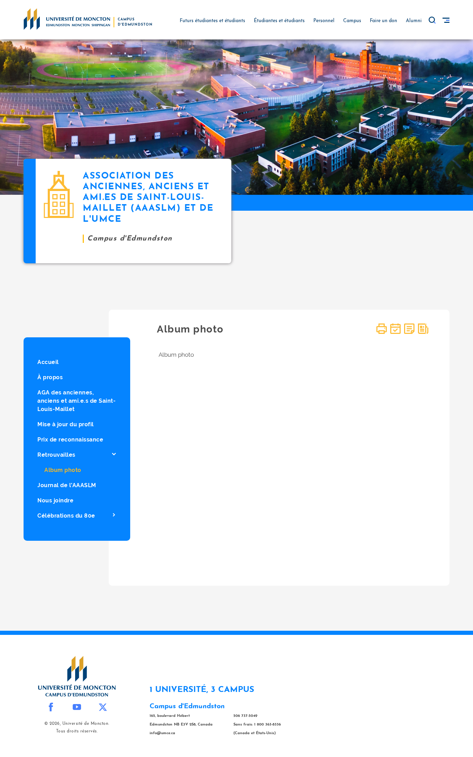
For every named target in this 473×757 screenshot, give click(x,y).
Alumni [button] (414, 21)
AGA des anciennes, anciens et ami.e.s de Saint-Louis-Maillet (76, 400)
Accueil (48, 362)
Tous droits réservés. (77, 731)
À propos (50, 377)
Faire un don (383, 21)
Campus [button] (352, 21)
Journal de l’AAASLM (66, 485)
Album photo (62, 470)
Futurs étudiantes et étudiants (212, 21)
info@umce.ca (162, 733)
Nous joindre (55, 500)
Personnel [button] (323, 21)
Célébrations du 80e (66, 515)
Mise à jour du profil (65, 424)
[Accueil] (67, 18)
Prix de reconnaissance (70, 439)
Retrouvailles (56, 455)
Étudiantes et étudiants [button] (279, 21)
